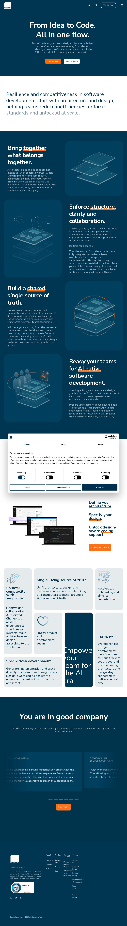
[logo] (15, 859)
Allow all (100, 487)
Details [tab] (64, 444)
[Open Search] (89, 5)
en (96, 5)
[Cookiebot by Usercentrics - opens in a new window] (106, 437)
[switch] (49, 477)
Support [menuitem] (75, 855)
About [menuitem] (48, 855)
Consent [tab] (26, 444)
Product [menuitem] (57, 855)
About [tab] (100, 444)
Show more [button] (63, 807)
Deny (27, 487)
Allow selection (63, 487)
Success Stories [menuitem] (66, 856)
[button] (50, 799)
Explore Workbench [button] (100, 547)
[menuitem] (49, 860)
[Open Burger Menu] (122, 5)
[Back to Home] (7, 5)
